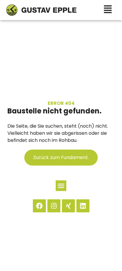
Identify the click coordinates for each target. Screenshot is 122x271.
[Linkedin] (82, 205)
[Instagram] (53, 205)
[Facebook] (39, 205)
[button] (61, 185)
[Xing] (68, 205)
